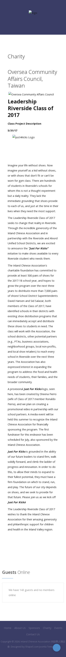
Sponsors (34, 628)
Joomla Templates (49, 646)
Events (58, 628)
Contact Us (33, 634)
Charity (47, 628)
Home (7, 628)
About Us (20, 628)
